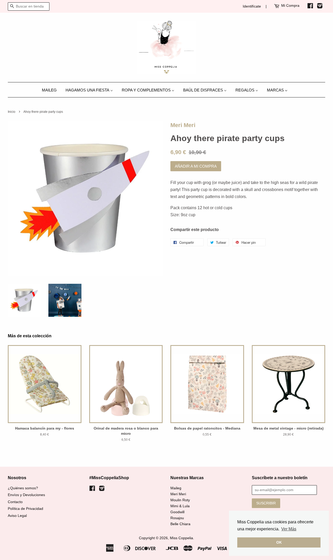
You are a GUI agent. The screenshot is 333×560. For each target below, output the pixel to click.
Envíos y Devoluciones (26, 495)
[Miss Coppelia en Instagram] (320, 7)
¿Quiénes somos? (23, 488)
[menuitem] (51, 89)
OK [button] (279, 542)
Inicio (11, 112)
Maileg (175, 488)
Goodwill (177, 512)
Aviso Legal (17, 516)
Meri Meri (182, 125)
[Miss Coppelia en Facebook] (310, 7)
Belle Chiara (180, 524)
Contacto (15, 502)
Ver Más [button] (288, 529)
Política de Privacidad (25, 509)
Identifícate (252, 6)
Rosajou (177, 518)
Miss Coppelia (181, 538)
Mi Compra (290, 5)
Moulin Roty (180, 500)
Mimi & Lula (180, 506)
